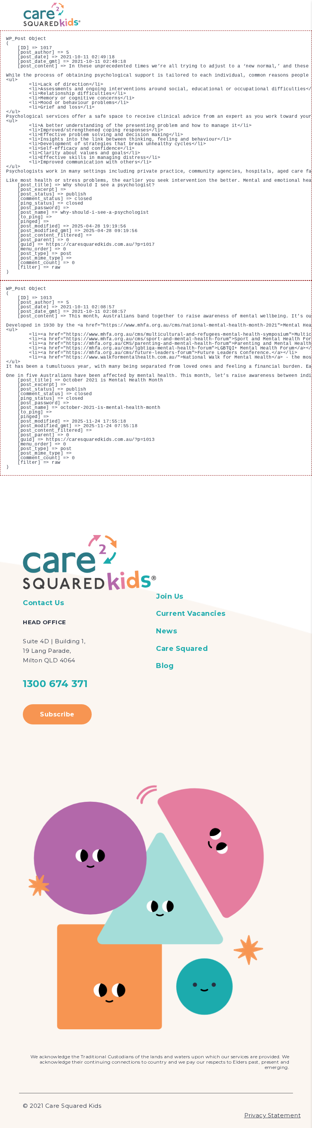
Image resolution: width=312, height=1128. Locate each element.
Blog (165, 666)
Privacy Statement (272, 1115)
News (166, 631)
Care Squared (182, 648)
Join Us (169, 596)
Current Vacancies (191, 613)
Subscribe (57, 714)
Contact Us (43, 603)
